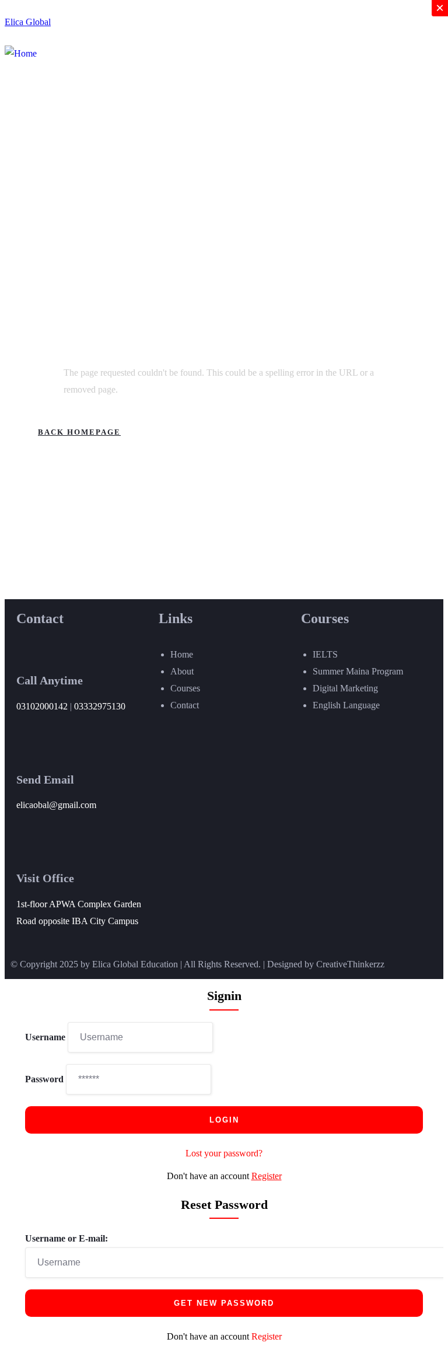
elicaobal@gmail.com (56, 805)
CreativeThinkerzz (350, 964)
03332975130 (99, 706)
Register (266, 1176)
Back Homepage (79, 432)
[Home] (21, 54)
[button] (333, 63)
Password (44, 1079)
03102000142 (42, 706)
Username (45, 1037)
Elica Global (28, 22)
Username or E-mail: (66, 1238)
